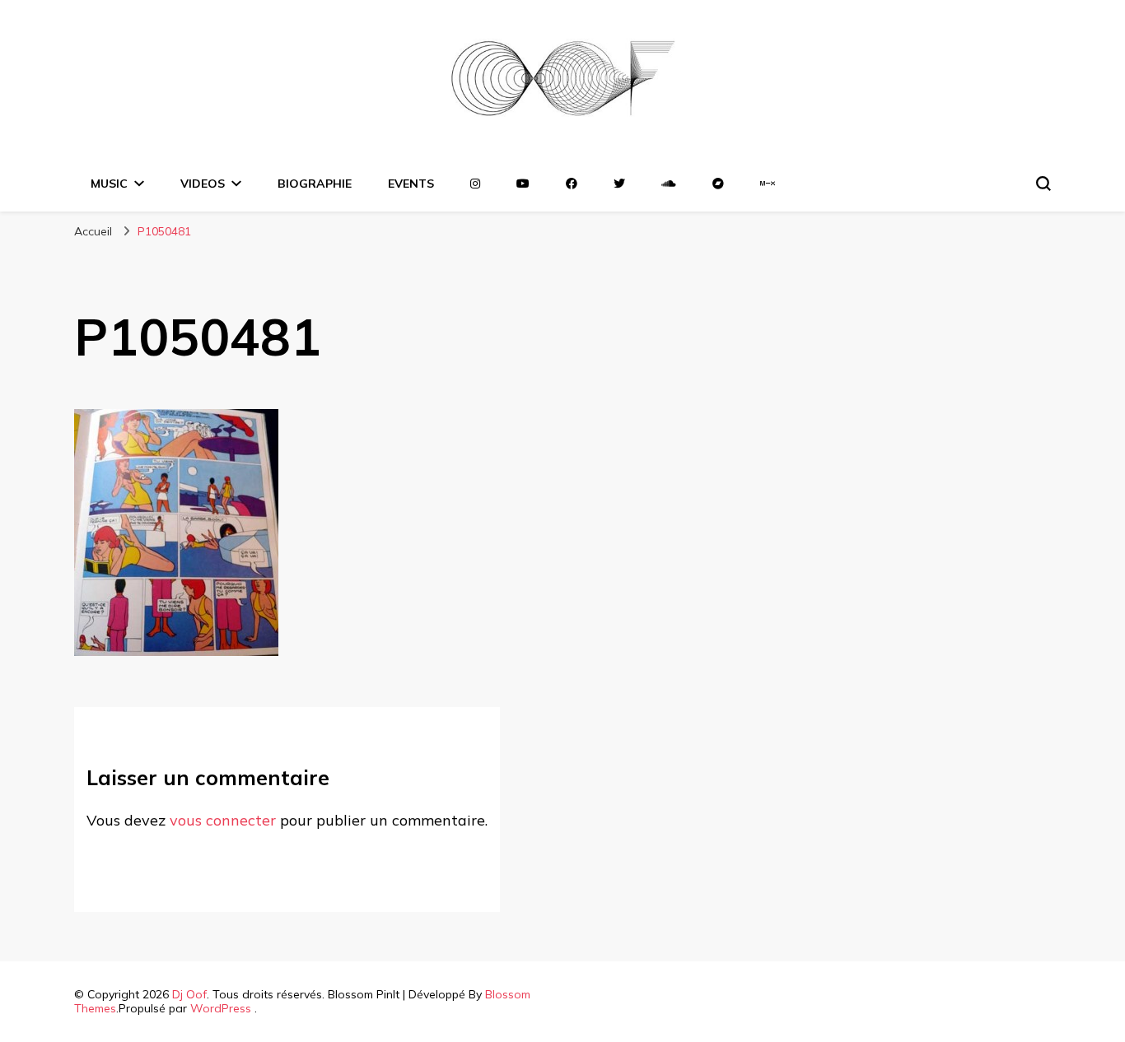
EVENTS (411, 183)
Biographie (315, 183)
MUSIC (109, 183)
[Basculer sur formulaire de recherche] (1043, 183)
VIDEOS (202, 183)
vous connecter (223, 820)
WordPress (220, 1008)
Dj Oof (189, 994)
